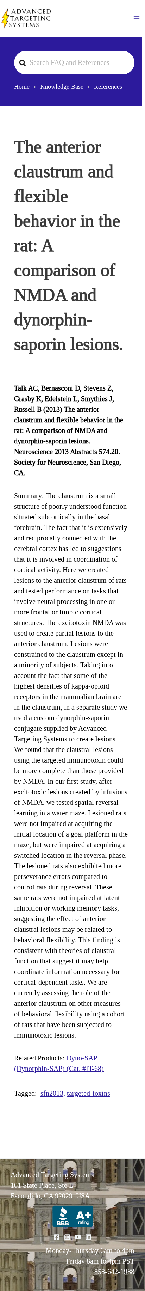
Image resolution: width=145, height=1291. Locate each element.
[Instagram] (67, 1237)
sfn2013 (51, 1093)
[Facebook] (56, 1237)
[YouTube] (78, 1237)
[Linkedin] (88, 1237)
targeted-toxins (88, 1093)
